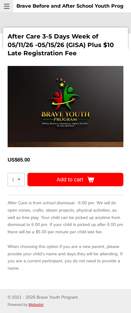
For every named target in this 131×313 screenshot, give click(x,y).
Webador (36, 305)
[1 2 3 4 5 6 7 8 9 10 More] (16, 179)
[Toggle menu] (6, 6)
